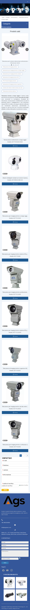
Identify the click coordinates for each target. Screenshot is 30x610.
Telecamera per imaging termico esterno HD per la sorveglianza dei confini (15, 254)
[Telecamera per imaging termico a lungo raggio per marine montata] (15, 200)
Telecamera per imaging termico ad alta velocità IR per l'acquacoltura (15, 407)
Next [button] (27, 49)
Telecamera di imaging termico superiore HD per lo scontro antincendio (15, 369)
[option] (15, 48)
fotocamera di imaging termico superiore (12, 84)
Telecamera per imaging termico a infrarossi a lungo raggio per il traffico (15, 445)
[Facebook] (3, 570)
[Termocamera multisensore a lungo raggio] (15, 124)
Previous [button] (3, 49)
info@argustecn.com (6, 527)
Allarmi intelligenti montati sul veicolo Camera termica (15, 178)
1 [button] (11, 65)
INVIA (5, 490)
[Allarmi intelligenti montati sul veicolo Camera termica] (15, 162)
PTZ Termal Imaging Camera (9, 80)
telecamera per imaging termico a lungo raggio (14, 70)
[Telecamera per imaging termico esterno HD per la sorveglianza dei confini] (15, 238)
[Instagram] (11, 570)
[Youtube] (7, 570)
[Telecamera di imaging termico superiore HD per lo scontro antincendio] (15, 353)
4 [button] (18, 65)
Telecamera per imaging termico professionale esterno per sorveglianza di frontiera (15, 293)
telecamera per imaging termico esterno (12, 73)
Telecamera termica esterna (9, 91)
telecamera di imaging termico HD (11, 77)
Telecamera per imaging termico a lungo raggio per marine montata (15, 216)
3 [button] (16, 65)
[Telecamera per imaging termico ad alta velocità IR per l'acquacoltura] (15, 391)
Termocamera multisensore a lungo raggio (15, 140)
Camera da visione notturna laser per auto (12, 87)
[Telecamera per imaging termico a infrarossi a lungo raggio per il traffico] (15, 429)
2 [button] (14, 65)
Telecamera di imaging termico (10, 66)
